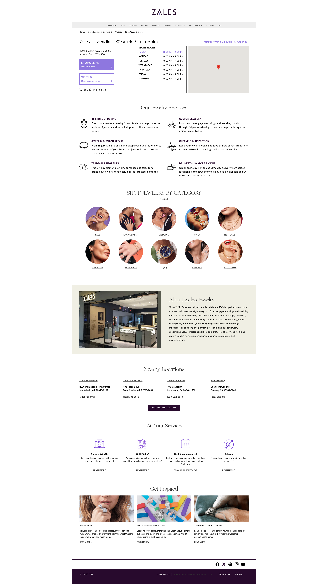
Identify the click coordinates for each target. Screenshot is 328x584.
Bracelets (156, 25)
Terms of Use (224, 574)
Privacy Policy (163, 574)
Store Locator (94, 32)
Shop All (164, 199)
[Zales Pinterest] (230, 564)
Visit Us (91, 78)
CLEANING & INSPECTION (194, 141)
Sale (219, 25)
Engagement (112, 25)
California (107, 32)
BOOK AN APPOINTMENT (185, 470)
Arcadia (118, 32)
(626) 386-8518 (131, 396)
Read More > (85, 542)
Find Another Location (164, 407)
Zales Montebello (88, 380)
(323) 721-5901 (87, 396)
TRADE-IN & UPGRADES (105, 163)
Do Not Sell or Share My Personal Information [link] (194, 574)
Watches (167, 25)
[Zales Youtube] (243, 564)
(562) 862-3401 (219, 396)
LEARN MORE (99, 470)
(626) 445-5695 (95, 89)
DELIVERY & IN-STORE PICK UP (197, 163)
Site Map (238, 574)
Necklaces (133, 25)
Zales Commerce (176, 380)
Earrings (144, 25)
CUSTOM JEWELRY (190, 118)
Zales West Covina (132, 380)
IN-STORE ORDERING (103, 118)
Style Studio (180, 25)
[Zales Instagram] (237, 564)
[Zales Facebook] (217, 564)
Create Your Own (195, 25)
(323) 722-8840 (175, 396)
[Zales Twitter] (224, 564)
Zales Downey (218, 380)
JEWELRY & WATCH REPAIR (107, 141)
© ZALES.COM (86, 574)
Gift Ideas (210, 25)
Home (82, 32)
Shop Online (90, 64)
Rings (123, 25)
